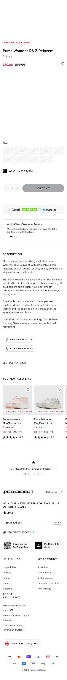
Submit (57, 522)
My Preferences (45, 578)
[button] (8, 236)
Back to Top (51, 492)
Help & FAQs (9, 567)
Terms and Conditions (49, 583)
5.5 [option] (48, 151)
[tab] (8, 512)
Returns (7, 578)
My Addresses (45, 572)
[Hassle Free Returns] (54, 465)
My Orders (43, 567)
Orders (6, 583)
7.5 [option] (35, 160)
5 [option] (36, 151)
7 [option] (23, 160)
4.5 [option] (23, 151)
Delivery (7, 572)
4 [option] (11, 151)
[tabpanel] (33, 522)
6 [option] (61, 151)
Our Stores (8, 588)
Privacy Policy (44, 588)
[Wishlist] (62, 63)
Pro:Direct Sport (38, 670)
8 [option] (48, 160)
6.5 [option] (10, 160)
